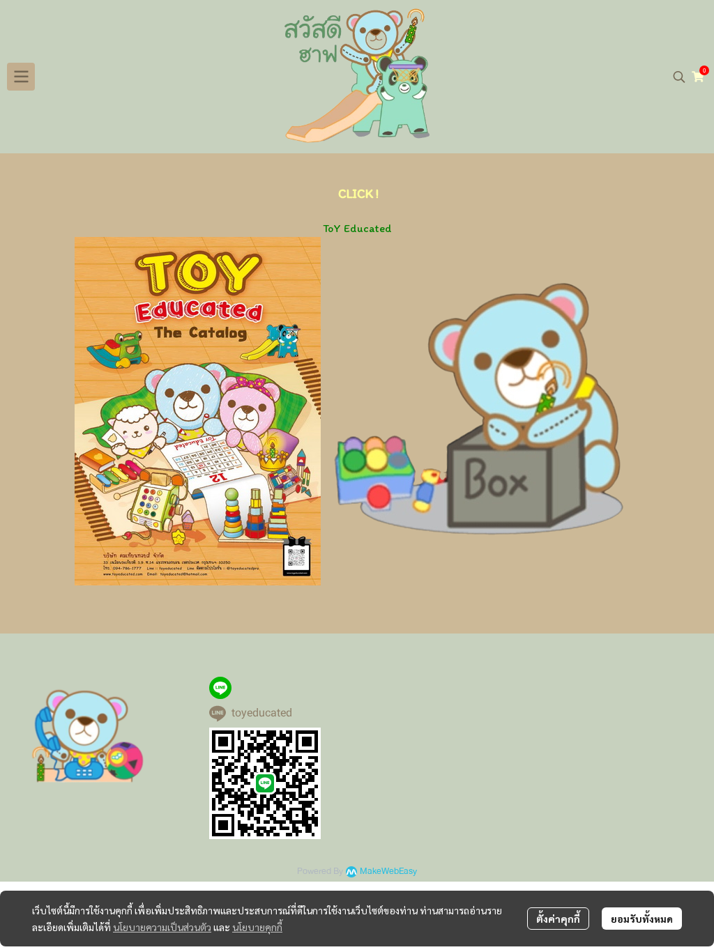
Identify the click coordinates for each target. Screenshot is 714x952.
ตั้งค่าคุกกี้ (558, 918)
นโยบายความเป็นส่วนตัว (162, 927)
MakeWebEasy (388, 871)
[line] (220, 688)
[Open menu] (21, 77)
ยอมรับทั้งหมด (642, 918)
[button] (679, 76)
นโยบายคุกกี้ (257, 927)
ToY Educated (357, 228)
